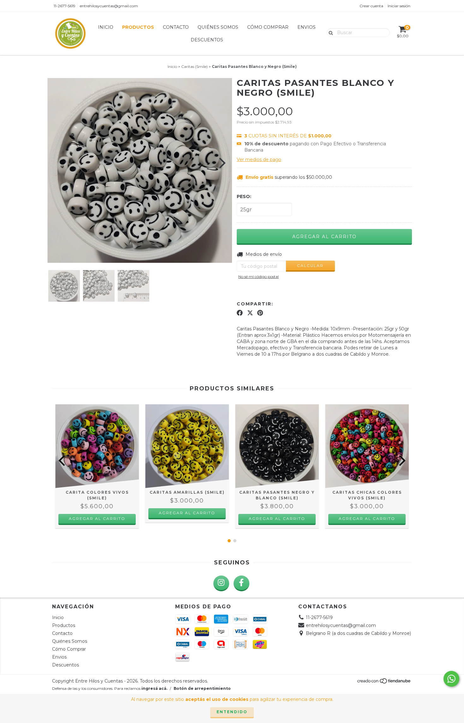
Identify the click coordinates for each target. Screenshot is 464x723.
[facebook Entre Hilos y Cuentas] (241, 583)
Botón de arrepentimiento (202, 688)
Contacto (176, 27)
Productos (138, 27)
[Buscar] (329, 32)
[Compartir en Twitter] (250, 313)
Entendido (232, 711)
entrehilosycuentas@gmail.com (109, 5)
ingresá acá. (154, 688)
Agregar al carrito (97, 518)
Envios (306, 27)
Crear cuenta (371, 5)
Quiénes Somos (218, 27)
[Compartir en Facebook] (240, 313)
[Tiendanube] (384, 682)
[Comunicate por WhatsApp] (451, 679)
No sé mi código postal (258, 276)
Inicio (105, 27)
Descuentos (207, 40)
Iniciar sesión (399, 5)
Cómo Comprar (268, 27)
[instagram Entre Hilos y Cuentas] (221, 583)
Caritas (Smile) (194, 66)
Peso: (244, 196)
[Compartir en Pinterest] (260, 313)
